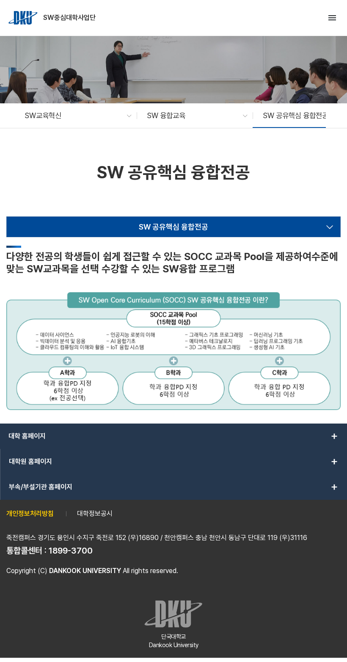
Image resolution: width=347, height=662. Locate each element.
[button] (74, 115)
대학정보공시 (95, 514)
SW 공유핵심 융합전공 (173, 226)
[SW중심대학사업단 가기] (23, 18)
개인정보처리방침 (30, 514)
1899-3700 (71, 551)
